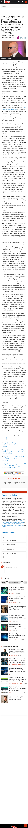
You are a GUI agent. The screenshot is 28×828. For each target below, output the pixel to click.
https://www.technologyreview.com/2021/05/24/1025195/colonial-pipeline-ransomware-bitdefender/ (14, 466)
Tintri (23, 525)
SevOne (10, 525)
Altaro (17, 520)
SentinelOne (5, 525)
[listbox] (14, 540)
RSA (17, 523)
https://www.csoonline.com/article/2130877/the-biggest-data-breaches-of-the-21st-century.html (14, 452)
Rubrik (19, 523)
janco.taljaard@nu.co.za (8, 438)
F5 (16, 522)
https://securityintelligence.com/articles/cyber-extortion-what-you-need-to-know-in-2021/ (14, 445)
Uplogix (4, 526)
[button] (2, 2)
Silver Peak (14, 525)
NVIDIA (9, 523)
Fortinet (13, 522)
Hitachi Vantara (20, 522)
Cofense (9, 522)
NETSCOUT (4, 523)
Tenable (19, 525)
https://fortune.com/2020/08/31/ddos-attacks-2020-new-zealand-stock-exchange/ (14, 458)
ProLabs (13, 523)
